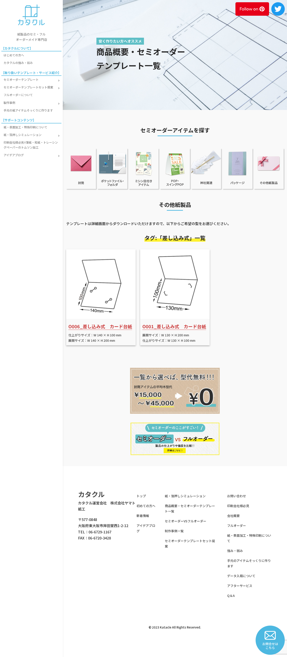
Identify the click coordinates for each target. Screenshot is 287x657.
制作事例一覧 (174, 531)
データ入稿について (241, 576)
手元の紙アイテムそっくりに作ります (28, 110)
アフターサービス (239, 585)
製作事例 (9, 103)
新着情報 (143, 515)
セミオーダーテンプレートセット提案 (28, 87)
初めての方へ (146, 506)
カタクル (91, 494)
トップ (141, 496)
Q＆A (231, 595)
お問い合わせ (236, 496)
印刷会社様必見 (238, 506)
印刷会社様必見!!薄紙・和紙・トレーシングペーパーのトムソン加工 (31, 144)
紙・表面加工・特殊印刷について (25, 127)
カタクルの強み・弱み (18, 63)
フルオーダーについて (18, 95)
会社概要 (233, 515)
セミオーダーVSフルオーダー (185, 521)
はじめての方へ (14, 55)
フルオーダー (236, 525)
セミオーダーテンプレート (21, 79)
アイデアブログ (14, 155)
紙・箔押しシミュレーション (22, 135)
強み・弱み (235, 550)
